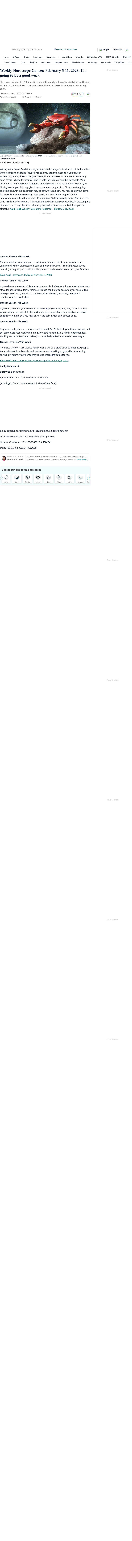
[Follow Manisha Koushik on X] (20, 97)
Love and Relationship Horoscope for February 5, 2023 (34, 360)
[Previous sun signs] (1, 478)
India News (37, 57)
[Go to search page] (9, 50)
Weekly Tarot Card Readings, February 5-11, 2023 (42, 209)
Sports (22, 62)
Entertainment (52, 57)
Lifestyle (79, 57)
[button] (4, 50)
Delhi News (46, 62)
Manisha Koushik (9, 97)
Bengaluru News (61, 62)
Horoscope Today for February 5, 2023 (26, 275)
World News (67, 57)
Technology (92, 62)
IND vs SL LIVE (112, 57)
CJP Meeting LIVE (94, 57)
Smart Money (10, 62)
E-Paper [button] (106, 50)
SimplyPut (33, 62)
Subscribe (118, 50)
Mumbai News (78, 62)
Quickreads (106, 62)
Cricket (26, 57)
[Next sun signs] (88, 478)
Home (6, 57)
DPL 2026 (127, 57)
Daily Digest (119, 62)
